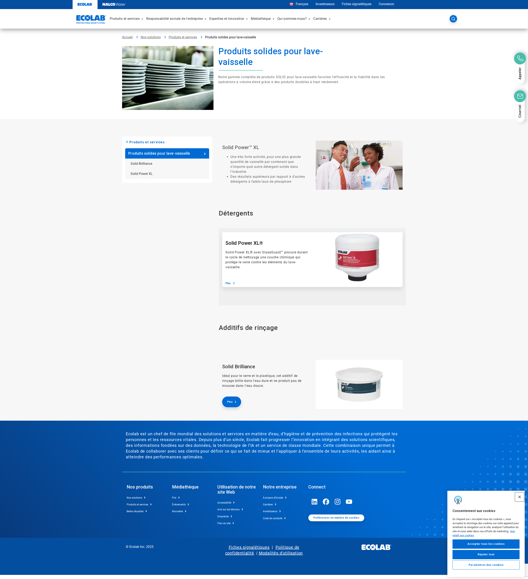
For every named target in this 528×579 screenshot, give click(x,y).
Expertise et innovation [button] (226, 19)
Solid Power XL (142, 174)
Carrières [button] (320, 19)
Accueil (127, 37)
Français (302, 4)
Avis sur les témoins (228, 509)
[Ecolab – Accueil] (91, 20)
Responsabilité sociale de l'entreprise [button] (174, 19)
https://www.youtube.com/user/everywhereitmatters (349, 502)
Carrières (268, 504)
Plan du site (224, 523)
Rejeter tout (486, 554)
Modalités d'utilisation (281, 553)
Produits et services (183, 37)
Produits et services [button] (125, 19)
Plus (228, 283)
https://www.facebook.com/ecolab (326, 502)
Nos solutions (151, 37)
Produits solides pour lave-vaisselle (159, 153)
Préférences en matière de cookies (336, 517)
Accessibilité (224, 502)
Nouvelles (177, 511)
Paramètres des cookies (486, 564)
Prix (174, 497)
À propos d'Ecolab (273, 497)
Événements (179, 504)
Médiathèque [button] (261, 19)
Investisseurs (325, 4)
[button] (142, 19)
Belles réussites (135, 511)
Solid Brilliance (141, 164)
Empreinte (223, 516)
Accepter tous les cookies (485, 544)
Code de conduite (272, 518)
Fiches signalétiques (356, 4)
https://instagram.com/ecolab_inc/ (338, 502)
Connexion (386, 4)
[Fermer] (519, 496)
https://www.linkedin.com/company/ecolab (314, 502)
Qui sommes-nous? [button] (292, 19)
